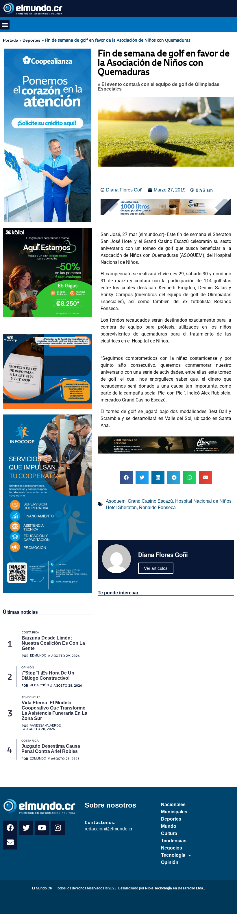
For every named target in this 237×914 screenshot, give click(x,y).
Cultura (169, 833)
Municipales (174, 811)
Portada (10, 40)
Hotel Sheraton (121, 507)
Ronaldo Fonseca (157, 507)
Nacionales (173, 804)
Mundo (168, 826)
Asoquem (115, 501)
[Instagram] (58, 828)
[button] (5, 25)
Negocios (171, 847)
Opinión (169, 862)
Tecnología (173, 855)
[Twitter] (26, 828)
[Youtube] (42, 828)
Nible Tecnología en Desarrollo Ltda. (174, 888)
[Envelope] (10, 842)
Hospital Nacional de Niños (203, 501)
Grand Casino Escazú (150, 501)
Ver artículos (156, 568)
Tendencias (173, 840)
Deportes (31, 40)
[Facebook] (10, 828)
